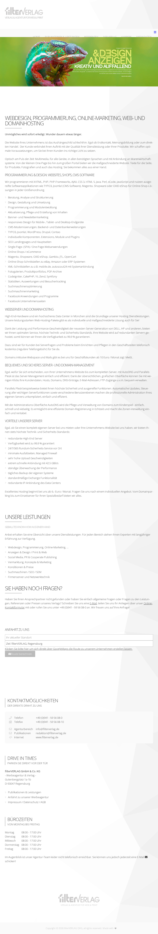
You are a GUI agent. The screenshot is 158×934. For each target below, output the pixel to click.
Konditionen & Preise (21, 567)
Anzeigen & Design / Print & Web (27, 552)
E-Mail (93, 603)
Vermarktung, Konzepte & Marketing (29, 562)
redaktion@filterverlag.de (51, 733)
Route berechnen (21, 654)
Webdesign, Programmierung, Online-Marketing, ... (38, 547)
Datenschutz (30, 802)
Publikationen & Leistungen (24, 792)
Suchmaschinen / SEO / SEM (24, 572)
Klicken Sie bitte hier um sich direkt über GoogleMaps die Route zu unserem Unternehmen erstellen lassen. (68, 649)
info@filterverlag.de (47, 729)
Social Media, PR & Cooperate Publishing (32, 557)
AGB (43, 802)
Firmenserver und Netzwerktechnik (29, 577)
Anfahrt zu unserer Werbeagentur (28, 797)
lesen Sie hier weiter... (127, 76)
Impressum (14, 802)
